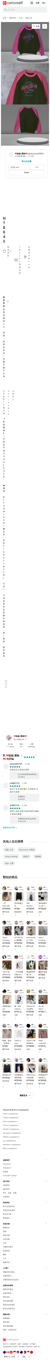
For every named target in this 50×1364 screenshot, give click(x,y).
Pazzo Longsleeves (10, 1125)
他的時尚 (6, 1185)
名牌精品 (6, 1197)
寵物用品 (6, 1218)
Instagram (7, 1168)
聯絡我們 (13, 1344)
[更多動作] (44, 26)
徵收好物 (6, 1235)
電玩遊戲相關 (8, 1301)
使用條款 (22, 1346)
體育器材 (6, 1297)
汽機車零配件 (8, 1247)
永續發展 (25, 1344)
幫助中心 (6, 1344)
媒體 (19, 1344)
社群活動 (6, 1239)
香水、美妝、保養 (10, 1193)
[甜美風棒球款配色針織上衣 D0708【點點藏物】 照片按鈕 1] (25, 42)
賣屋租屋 (6, 1251)
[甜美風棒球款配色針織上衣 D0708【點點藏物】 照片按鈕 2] (25, 83)
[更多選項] (3, 915)
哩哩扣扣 (6, 1228)
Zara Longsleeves (10, 1121)
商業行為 (37, 1346)
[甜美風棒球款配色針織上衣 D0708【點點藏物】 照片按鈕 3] (25, 125)
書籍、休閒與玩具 (10, 1330)
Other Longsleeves (10, 1114)
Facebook (7, 1164)
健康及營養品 (8, 1289)
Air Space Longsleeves (12, 1133)
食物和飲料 (7, 1293)
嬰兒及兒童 (7, 1214)
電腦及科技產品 (9, 1272)
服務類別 (6, 1262)
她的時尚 (6, 1189)
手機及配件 (7, 1276)
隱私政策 (29, 1346)
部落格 (5, 1172)
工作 (4, 1258)
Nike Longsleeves (10, 1148)
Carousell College (10, 1175)
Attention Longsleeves (12, 1144)
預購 (4, 1231)
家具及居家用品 (9, 1206)
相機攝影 (6, 1318)
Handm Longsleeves (11, 1129)
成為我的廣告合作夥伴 (10, 1346)
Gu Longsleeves (9, 1141)
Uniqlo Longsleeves (10, 1117)
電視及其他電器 (9, 1210)
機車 (4, 1254)
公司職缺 (32, 1344)
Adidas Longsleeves (11, 1137)
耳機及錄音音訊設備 (10, 1280)
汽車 (4, 1243)
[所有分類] (31, 3)
